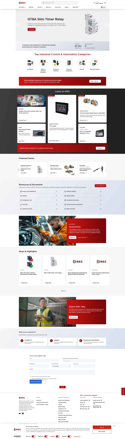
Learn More (31, 30)
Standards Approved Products (65, 415)
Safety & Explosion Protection (43, 71)
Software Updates (62, 402)
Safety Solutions (62, 419)
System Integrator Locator (42, 404)
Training (60, 404)
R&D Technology (84, 408)
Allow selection (102, 431)
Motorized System (95, 69)
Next (106, 169)
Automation (30, 69)
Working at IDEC (84, 406)
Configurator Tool (62, 408)
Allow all (102, 427)
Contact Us (38, 400)
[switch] (46, 436)
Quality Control (96, 400)
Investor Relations (84, 400)
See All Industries (82, 237)
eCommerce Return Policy (42, 402)
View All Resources (100, 185)
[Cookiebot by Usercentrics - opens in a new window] (17, 436)
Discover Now (73, 317)
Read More (72, 237)
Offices (81, 402)
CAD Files (60, 413)
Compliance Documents (63, 411)
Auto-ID (82, 69)
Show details (77, 436)
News (81, 404)
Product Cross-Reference (64, 400)
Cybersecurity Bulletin (63, 421)
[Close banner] (114, 425)
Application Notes (62, 417)
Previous (19, 169)
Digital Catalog (61, 406)
